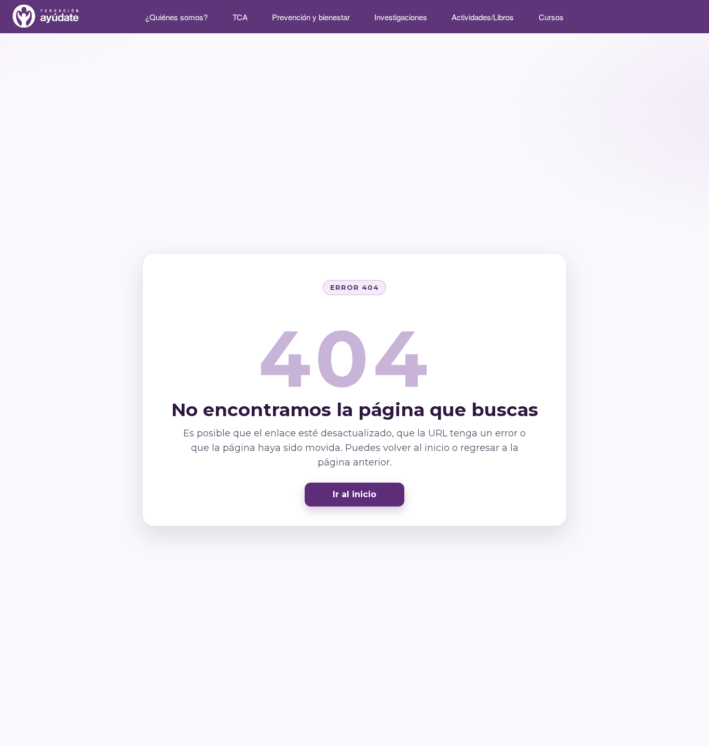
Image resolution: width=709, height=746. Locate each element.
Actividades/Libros (483, 16)
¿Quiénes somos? (176, 16)
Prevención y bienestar (311, 16)
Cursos (551, 16)
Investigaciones (400, 16)
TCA (240, 16)
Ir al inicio (354, 494)
